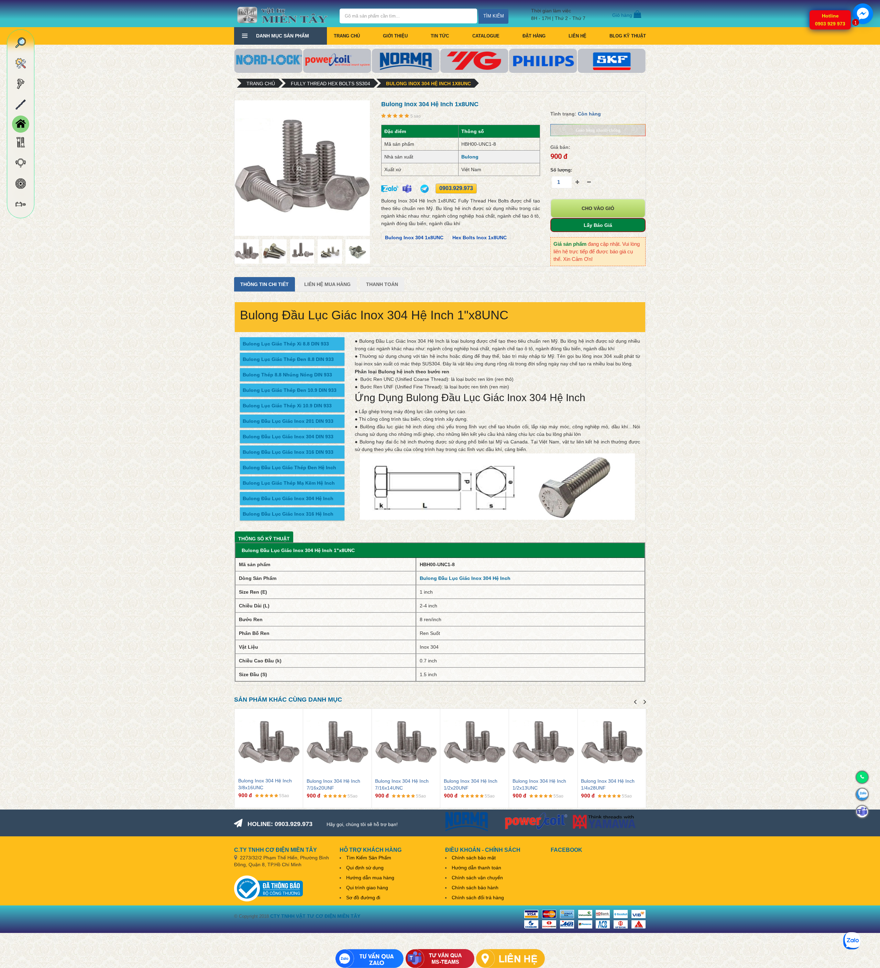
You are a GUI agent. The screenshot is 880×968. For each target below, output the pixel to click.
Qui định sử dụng (365, 867)
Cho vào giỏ (598, 208)
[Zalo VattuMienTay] (369, 958)
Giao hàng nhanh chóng (598, 130)
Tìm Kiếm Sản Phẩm (368, 857)
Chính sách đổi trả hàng (478, 897)
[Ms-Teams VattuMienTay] (440, 958)
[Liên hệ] (510, 958)
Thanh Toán (382, 284)
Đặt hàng (534, 35)
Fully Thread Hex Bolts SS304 (330, 83)
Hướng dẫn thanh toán (476, 867)
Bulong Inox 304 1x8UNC (414, 237)
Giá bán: (560, 147)
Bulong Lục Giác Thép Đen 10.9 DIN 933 (290, 390)
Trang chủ (347, 35)
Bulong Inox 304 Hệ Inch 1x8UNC (428, 83)
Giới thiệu (395, 35)
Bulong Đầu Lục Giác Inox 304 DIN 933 (288, 436)
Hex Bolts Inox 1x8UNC (479, 237)
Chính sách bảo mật (474, 857)
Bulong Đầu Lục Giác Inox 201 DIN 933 (288, 421)
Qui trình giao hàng (367, 887)
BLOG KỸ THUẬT (627, 35)
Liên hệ (577, 35)
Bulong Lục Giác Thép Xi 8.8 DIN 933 (286, 343)
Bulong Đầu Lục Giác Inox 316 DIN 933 (288, 452)
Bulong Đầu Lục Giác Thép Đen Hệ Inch (289, 467)
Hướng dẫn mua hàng (370, 877)
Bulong (469, 157)
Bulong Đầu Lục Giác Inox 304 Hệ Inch (288, 498)
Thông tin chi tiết (264, 284)
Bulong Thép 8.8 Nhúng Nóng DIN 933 (287, 374)
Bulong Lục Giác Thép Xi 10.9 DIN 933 (287, 405)
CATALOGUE (485, 35)
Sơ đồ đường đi (363, 897)
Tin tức (440, 35)
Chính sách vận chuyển (477, 877)
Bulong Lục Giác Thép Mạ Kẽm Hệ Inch (289, 483)
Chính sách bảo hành (475, 887)
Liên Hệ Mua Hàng (327, 284)
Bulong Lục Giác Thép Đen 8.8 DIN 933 (288, 359)
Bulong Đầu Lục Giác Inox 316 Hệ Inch (288, 514)
